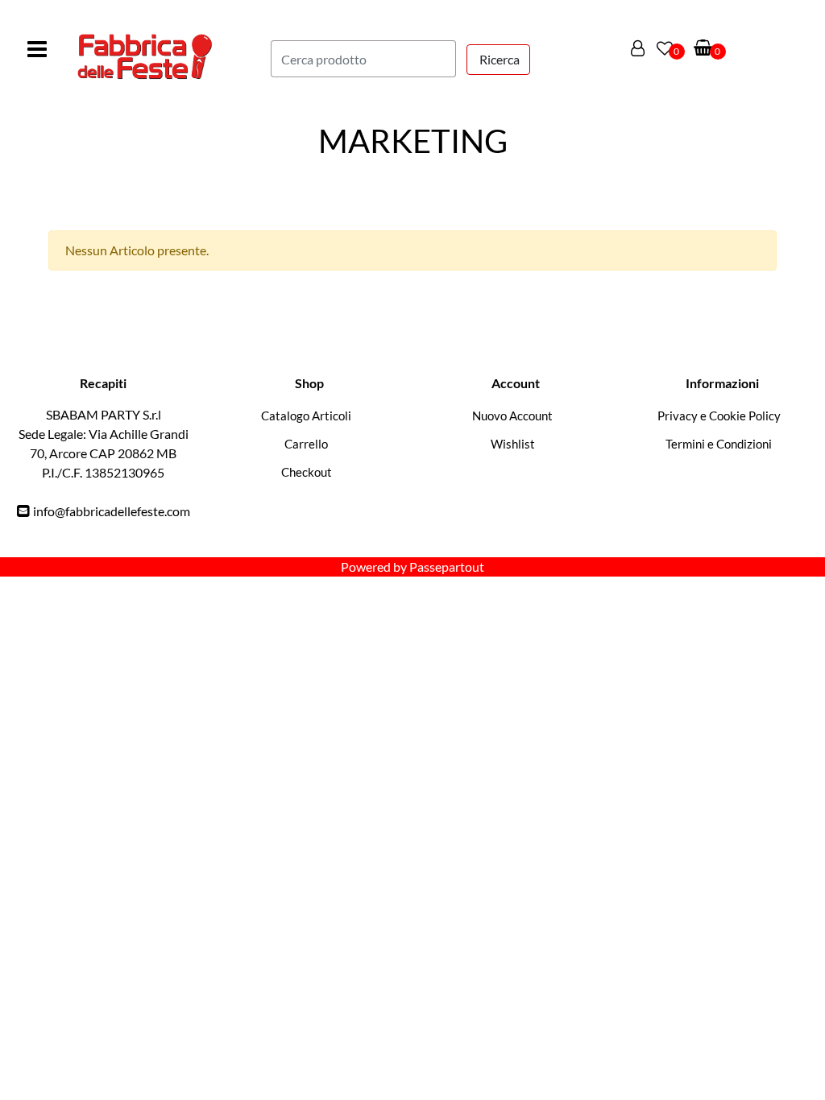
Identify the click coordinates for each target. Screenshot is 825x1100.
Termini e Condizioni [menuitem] (718, 443)
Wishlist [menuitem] (513, 443)
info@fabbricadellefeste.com (111, 511)
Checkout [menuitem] (306, 472)
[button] (498, 59)
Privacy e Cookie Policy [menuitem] (719, 415)
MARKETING (413, 141)
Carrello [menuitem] (306, 443)
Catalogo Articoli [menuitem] (306, 415)
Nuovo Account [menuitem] (512, 415)
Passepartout (446, 566)
